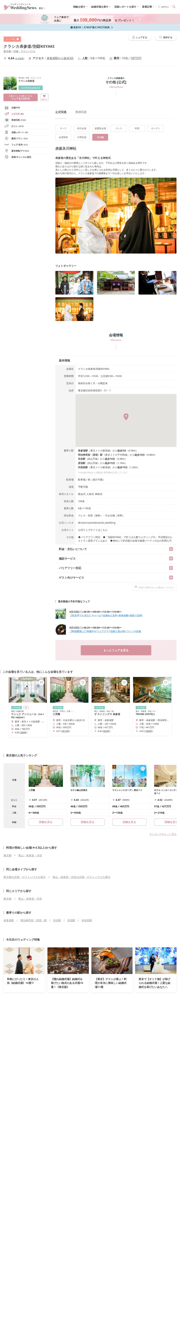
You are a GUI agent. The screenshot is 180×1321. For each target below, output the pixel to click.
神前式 (98, 494)
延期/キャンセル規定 (21, 156)
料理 (137, 128)
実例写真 (18, 119)
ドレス (118, 128)
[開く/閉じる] (171, 549)
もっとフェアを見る (116, 650)
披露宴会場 (100, 128)
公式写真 (17, 113)
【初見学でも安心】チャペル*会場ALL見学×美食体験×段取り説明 (105, 615)
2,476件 (20, 58)
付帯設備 (81, 137)
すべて (63, 128)
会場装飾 (63, 137)
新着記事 (147, 6)
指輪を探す (79, 6)
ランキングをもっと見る (162, 834)
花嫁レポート (19, 132)
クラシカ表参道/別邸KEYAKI (29, 46)
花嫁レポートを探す (125, 6)
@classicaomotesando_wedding (96, 522)
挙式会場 (81, 128)
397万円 (136, 58)
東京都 (7, 51)
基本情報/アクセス (20, 150)
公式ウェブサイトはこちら (93, 530)
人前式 (90, 494)
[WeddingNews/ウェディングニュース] (20, 8)
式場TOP (15, 107)
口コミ (17, 126)
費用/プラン (19, 138)
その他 (100, 137)
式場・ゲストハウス (24, 51)
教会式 (81, 494)
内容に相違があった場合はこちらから (157, 587)
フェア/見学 (19, 144)
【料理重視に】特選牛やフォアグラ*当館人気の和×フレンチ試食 (105, 631)
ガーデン (155, 128)
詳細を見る (87, 822)
